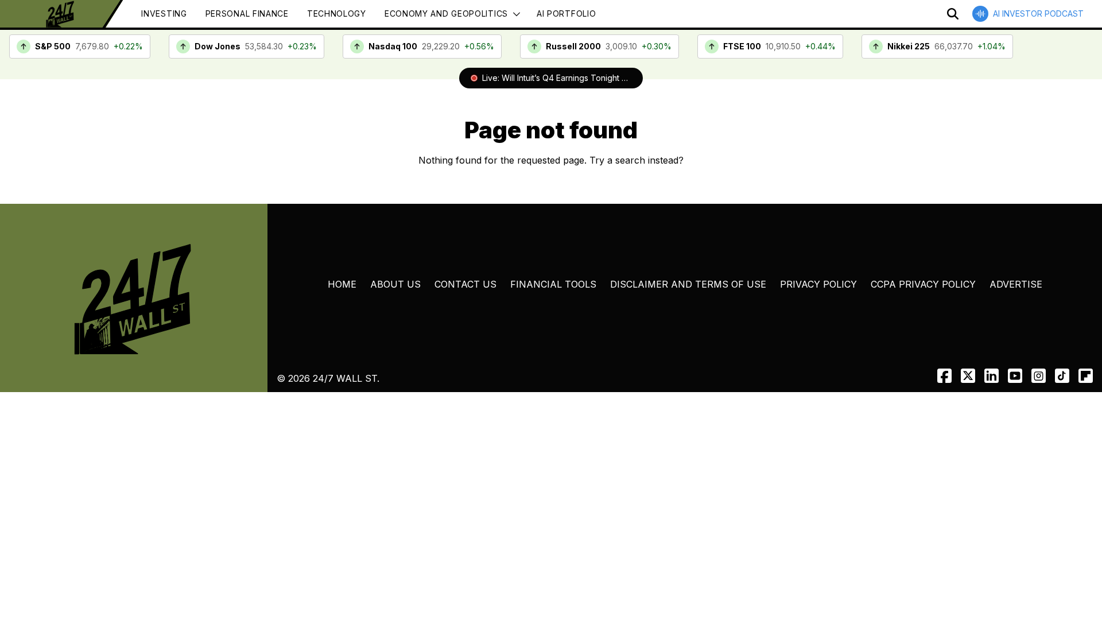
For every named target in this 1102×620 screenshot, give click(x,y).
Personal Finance (247, 13)
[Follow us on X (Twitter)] (968, 376)
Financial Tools (553, 284)
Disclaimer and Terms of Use (688, 284)
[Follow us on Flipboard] (1085, 376)
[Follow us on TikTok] (1062, 376)
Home (342, 284)
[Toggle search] (952, 13)
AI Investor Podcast (1038, 13)
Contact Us (465, 284)
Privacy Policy (818, 284)
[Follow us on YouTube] (1015, 376)
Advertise (1016, 284)
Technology (336, 13)
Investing (164, 13)
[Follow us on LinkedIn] (991, 376)
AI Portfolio (566, 13)
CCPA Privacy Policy (923, 284)
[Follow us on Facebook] (944, 376)
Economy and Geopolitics (446, 13)
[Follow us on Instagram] (1038, 376)
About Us (395, 284)
